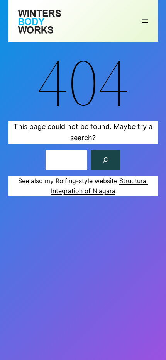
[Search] (105, 160)
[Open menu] (144, 21)
